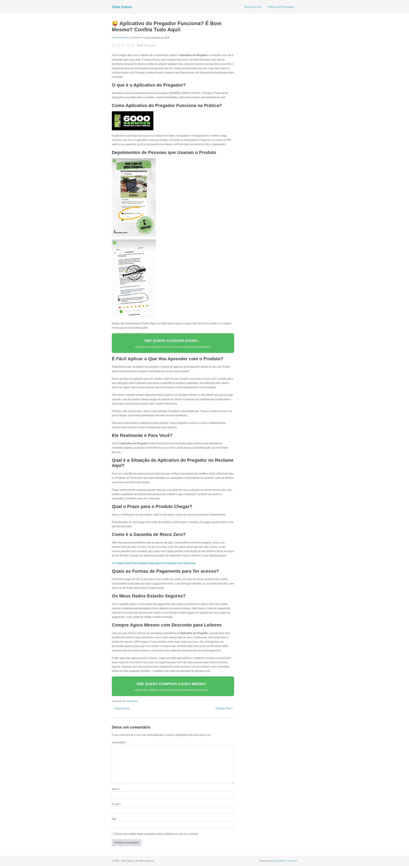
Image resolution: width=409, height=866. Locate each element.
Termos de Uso (252, 7)
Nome (116, 789)
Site (114, 819)
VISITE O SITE (209, 850)
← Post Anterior (121, 708)
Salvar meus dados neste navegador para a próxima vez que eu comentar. (156, 833)
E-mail (116, 804)
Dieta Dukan (122, 7)
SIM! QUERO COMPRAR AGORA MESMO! (171, 686)
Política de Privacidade (281, 7)
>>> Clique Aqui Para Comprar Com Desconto (154, 563)
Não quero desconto (209, 864)
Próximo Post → (225, 708)
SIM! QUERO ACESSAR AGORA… (173, 343)
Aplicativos (132, 701)
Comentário (119, 742)
